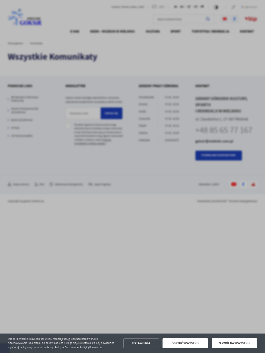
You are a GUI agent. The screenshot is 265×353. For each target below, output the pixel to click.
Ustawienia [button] (141, 343)
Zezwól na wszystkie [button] (234, 343)
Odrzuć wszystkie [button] (185, 343)
